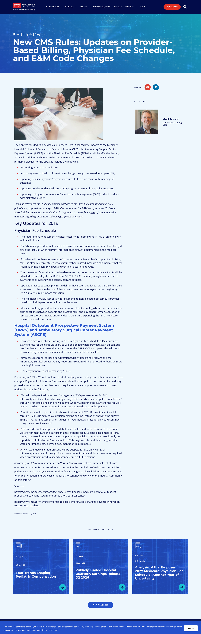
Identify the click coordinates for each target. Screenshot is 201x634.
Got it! (191, 628)
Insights (27, 34)
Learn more (53, 630)
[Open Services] (75, 7)
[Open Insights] (135, 7)
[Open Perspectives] (61, 7)
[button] (139, 87)
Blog (37, 34)
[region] (100, 627)
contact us (77, 216)
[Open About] (147, 7)
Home (16, 34)
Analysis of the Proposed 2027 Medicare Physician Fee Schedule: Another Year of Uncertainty (159, 572)
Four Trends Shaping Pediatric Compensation (36, 574)
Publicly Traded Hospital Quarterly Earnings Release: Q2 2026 (98, 573)
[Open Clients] (89, 7)
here (93, 212)
